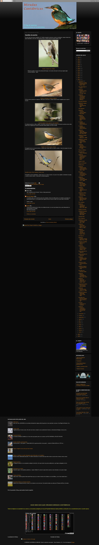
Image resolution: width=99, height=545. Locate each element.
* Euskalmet (78, 360)
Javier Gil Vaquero (30, 196)
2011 (79, 77)
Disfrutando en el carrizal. (18, 468)
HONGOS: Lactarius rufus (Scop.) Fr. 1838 (83, 289)
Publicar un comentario (31, 214)
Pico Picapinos (82, 218)
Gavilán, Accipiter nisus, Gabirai (48, 68)
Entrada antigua (69, 219)
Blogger (72, 542)
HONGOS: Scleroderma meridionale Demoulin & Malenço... (82, 97)
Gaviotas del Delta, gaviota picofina (20, 442)
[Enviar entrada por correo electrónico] (39, 182)
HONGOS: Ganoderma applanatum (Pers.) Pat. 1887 (83, 206)
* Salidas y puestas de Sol (81, 366)
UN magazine (81, 108)
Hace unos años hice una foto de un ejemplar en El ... (82, 403)
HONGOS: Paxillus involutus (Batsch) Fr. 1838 (83, 136)
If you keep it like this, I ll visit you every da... (82, 413)
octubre (80, 315)
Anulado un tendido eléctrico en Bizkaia (83, 243)
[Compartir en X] (28, 185)
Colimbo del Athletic (17, 475)
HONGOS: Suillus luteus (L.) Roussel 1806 (82, 194)
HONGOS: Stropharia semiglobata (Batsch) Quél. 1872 (82, 118)
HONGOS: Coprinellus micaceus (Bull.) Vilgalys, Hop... (82, 247)
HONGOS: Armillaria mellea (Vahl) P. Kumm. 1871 (83, 258)
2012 (79, 75)
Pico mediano (81, 202)
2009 (79, 334)
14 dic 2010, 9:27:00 (31, 203)
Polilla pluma (81, 164)
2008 (79, 336)
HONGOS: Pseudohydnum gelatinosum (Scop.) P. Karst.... (82, 157)
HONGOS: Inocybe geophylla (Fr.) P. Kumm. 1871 (83, 84)
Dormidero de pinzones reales (82, 271)
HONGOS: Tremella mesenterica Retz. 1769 (83, 221)
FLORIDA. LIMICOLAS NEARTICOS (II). (83, 123)
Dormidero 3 (81, 235)
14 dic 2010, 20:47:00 (31, 211)
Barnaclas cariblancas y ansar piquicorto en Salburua (82, 173)
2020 (79, 61)
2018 (79, 64)
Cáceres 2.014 (16, 428)
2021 (79, 59)
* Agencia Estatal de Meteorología (80, 358)
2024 (79, 57)
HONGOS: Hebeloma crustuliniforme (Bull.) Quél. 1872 (83, 275)
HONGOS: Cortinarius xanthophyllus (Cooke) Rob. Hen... (82, 309)
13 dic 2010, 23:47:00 (31, 193)
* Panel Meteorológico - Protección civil (81, 364)
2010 (79, 79)
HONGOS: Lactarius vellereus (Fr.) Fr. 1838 (83, 189)
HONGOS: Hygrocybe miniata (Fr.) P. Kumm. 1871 (82, 280)
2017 (79, 66)
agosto (80, 319)
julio (80, 321)
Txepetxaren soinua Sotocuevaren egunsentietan (83, 285)
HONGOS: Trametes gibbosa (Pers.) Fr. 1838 (82, 146)
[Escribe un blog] (27, 185)
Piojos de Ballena (82, 150)
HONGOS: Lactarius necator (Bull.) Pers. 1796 (83, 238)
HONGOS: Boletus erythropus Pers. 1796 (83, 267)
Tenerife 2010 (81, 216)
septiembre (81, 317)
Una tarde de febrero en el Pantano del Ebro (21, 481)
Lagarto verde (82, 161)
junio (80, 322)
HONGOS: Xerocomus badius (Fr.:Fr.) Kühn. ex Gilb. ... (83, 226)
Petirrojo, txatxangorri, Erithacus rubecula (48, 98)
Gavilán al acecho (82, 209)
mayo (80, 324)
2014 (79, 72)
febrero (80, 330)
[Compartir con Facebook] (29, 185)
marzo (80, 328)
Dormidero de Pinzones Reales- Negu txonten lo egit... (83, 299)
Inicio (49, 219)
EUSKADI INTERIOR (33, 184)
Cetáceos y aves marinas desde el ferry (83, 263)
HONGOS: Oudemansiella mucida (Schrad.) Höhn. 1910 (83, 168)
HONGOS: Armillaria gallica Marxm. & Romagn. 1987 (83, 91)
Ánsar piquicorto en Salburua (83, 252)
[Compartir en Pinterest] (30, 185)
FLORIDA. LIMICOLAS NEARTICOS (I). (83, 127)
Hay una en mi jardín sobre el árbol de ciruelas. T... (82, 398)
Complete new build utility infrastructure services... (81, 394)
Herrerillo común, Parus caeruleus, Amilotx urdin (34, 172)
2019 (79, 62)
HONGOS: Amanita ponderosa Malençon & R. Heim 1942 (83, 213)
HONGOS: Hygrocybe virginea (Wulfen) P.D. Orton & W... (83, 132)
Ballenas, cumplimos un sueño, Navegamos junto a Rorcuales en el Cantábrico (28, 455)
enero (80, 332)
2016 (79, 68)
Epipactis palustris (16, 461)
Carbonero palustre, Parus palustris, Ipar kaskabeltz (48, 123)
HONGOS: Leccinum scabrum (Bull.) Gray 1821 (82, 112)
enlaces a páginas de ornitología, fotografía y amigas (83, 385)
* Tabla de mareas (80, 368)
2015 (79, 70)
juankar (27, 205)
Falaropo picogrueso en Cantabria (82, 303)
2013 (79, 73)
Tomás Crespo (41, 184)
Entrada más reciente (29, 219)
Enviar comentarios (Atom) (51, 222)
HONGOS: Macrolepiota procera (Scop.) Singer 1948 (82, 184)
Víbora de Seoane (82, 163)
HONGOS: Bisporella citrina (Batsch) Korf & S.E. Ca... (83, 198)
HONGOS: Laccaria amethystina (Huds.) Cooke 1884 (83, 141)
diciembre (81, 81)
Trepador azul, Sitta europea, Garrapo (48, 146)
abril (80, 326)
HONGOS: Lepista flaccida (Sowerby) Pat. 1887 (82, 105)
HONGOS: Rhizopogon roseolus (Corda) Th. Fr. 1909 (83, 179)
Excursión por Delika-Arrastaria (83, 152)
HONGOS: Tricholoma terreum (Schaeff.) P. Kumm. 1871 (82, 231)
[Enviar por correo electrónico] (25, 185)
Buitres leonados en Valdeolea (83, 255)
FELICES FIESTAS (83, 101)
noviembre (81, 313)
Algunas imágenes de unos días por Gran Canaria (23, 448)
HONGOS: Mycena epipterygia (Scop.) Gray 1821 (83, 294)
